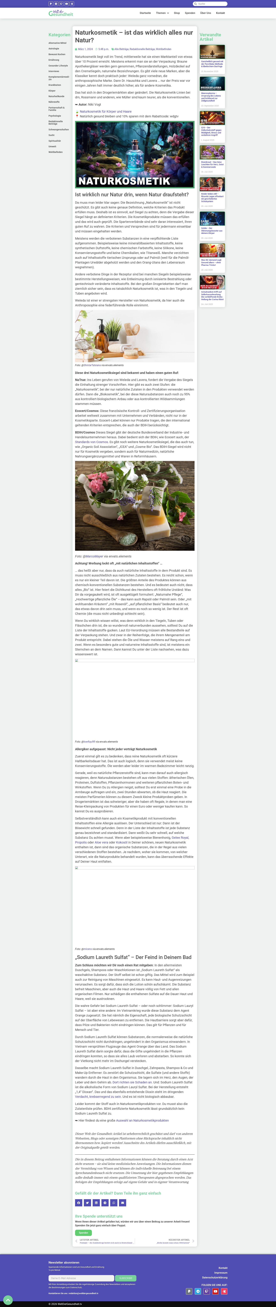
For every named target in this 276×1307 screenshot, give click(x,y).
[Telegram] (56, 4)
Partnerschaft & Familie (57, 108)
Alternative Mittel (57, 43)
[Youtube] (66, 4)
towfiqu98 (89, 741)
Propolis (81, 842)
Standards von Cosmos (91, 442)
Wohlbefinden (56, 152)
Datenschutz (76, 1287)
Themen (161, 13)
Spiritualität (55, 141)
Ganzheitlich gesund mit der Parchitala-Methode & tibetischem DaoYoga (212, 64)
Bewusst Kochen (57, 54)
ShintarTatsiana (92, 365)
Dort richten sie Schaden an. (133, 1082)
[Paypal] (51, 4)
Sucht (51, 135)
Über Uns (205, 13)
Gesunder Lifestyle (58, 65)
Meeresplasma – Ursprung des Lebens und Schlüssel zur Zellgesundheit (211, 97)
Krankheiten (55, 85)
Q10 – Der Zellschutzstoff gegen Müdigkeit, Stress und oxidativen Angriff (211, 131)
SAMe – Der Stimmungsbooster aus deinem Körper (211, 230)
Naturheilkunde (56, 96)
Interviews (54, 71)
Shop (177, 13)
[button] (78, 1202)
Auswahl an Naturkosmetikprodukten (142, 1120)
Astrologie (54, 48)
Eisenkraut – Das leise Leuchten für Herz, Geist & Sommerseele (212, 164)
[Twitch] (61, 4)
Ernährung (54, 60)
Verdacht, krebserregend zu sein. (98, 1097)
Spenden (190, 13)
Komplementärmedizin (59, 78)
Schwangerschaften (59, 129)
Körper (52, 90)
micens (88, 949)
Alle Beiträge (122, 49)
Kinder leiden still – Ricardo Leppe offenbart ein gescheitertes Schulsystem (212, 198)
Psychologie (55, 116)
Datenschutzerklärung (214, 1277)
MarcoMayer (94, 556)
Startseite (145, 13)
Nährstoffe (54, 102)
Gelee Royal (180, 837)
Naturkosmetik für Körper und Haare (106, 111)
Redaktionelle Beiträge (56, 122)
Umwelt (52, 146)
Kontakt (220, 13)
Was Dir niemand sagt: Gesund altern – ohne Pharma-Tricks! (211, 262)
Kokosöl (121, 842)
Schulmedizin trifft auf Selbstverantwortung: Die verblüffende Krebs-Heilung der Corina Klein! (212, 296)
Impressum (220, 1272)
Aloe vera (101, 842)
